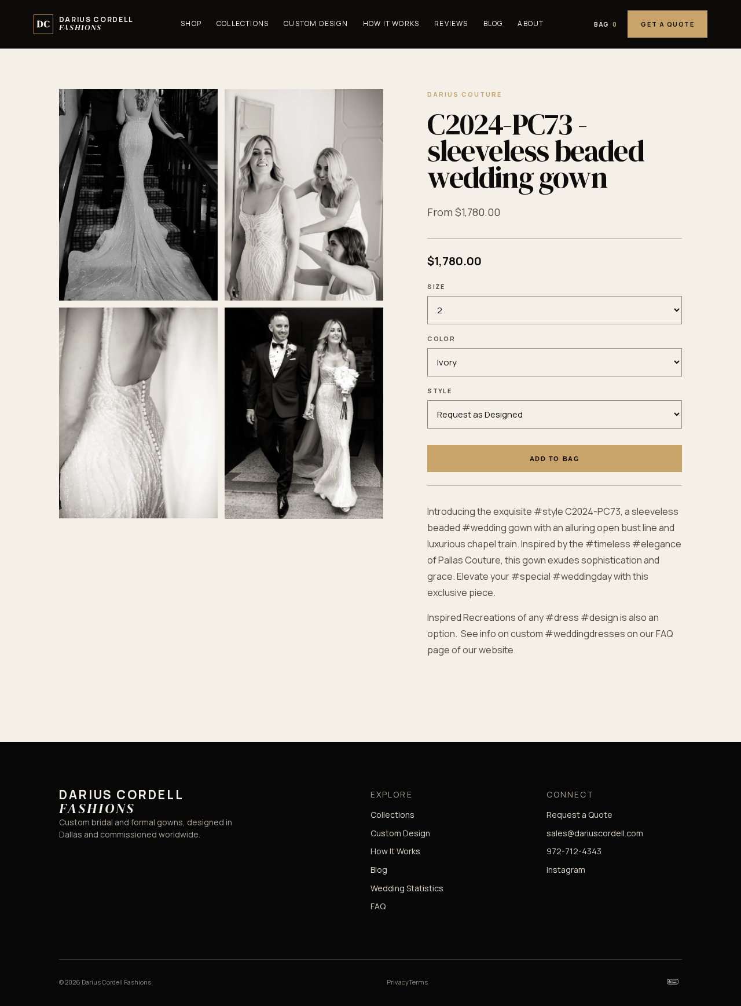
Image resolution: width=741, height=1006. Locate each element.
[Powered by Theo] (672, 981)
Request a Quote (579, 814)
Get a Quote (667, 24)
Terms (418, 982)
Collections (243, 23)
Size (436, 286)
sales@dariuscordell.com (594, 833)
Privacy (398, 982)
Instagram (565, 869)
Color (441, 338)
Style (439, 390)
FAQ (378, 906)
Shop (191, 23)
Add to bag (554, 458)
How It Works (391, 23)
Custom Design (316, 23)
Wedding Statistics (406, 888)
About (531, 23)
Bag (605, 24)
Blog (493, 23)
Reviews (451, 23)
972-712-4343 (573, 851)
